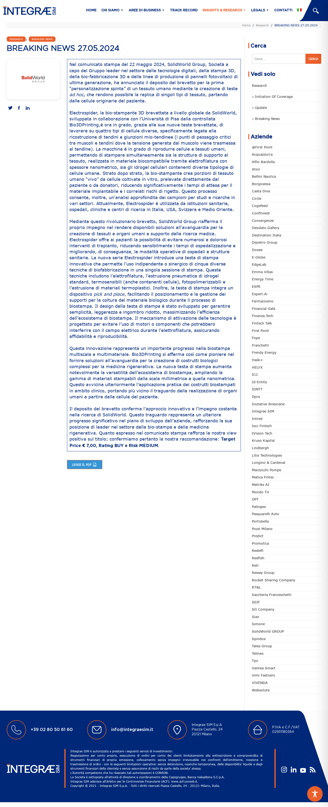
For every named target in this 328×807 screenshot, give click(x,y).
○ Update (259, 108)
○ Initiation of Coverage (272, 96)
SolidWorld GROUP (268, 631)
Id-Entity (259, 382)
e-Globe (258, 257)
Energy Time (262, 279)
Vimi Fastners (263, 675)
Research (262, 25)
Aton (256, 169)
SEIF (256, 602)
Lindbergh (260, 448)
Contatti (283, 10)
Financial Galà (263, 308)
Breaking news (42, 39)
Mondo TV (260, 492)
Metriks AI (260, 485)
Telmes (257, 653)
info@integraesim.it (132, 730)
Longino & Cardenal (268, 462)
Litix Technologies (267, 455)
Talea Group (262, 646)
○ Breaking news (266, 119)
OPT (255, 499)
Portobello (260, 521)
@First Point (262, 147)
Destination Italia (266, 235)
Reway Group (263, 573)
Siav (255, 617)
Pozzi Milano (262, 529)
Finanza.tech (262, 316)
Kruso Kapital (263, 440)
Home (91, 10)
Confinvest (261, 213)
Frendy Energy (264, 352)
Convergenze (263, 220)
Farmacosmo (262, 301)
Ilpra (256, 397)
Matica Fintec (263, 477)
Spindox (259, 639)
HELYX (257, 367)
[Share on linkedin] (27, 108)
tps (255, 661)
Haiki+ (257, 360)
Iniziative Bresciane (268, 404)
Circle (256, 198)
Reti (255, 565)
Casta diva (261, 191)
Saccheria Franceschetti (272, 595)
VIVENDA (260, 683)
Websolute (261, 690)
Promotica (260, 543)
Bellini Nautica (264, 176)
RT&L (256, 587)
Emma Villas (262, 272)
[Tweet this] (10, 108)
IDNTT (257, 389)
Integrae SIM (263, 411)
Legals (258, 10)
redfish (258, 558)
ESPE (256, 286)
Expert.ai (259, 294)
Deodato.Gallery (265, 228)
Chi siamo (110, 10)
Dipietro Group (264, 242)
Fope (256, 338)
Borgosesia (261, 184)
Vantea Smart (263, 668)
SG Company (263, 609)
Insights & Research (222, 10)
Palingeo (259, 507)
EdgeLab (259, 264)
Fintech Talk (262, 323)
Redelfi (257, 550)
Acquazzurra (262, 154)
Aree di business (145, 10)
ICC (255, 374)
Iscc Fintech (262, 426)
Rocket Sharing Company (273, 580)
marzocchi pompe (266, 470)
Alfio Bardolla (263, 162)
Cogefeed (260, 206)
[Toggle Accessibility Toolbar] (315, 794)
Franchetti (260, 345)
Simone (258, 624)
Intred (257, 419)
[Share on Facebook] (19, 108)
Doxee (257, 250)
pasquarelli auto (265, 514)
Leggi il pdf (82, 464)
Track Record (184, 10)
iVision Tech (262, 433)
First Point (260, 331)
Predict (257, 536)
